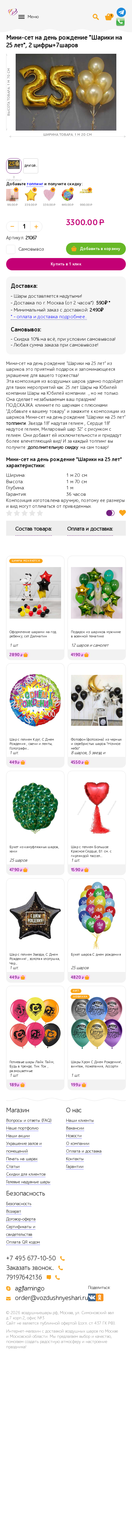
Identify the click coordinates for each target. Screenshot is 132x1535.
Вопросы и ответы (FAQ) (29, 1120)
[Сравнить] (110, 513)
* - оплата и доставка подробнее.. (49, 316)
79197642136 (24, 1277)
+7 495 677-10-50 (31, 1258)
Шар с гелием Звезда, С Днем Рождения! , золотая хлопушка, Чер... (35, 958)
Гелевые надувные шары (28, 1182)
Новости (74, 1135)
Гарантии (74, 1166)
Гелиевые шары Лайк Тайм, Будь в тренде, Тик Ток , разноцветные (32, 1066)
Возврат (13, 1211)
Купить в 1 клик (66, 264)
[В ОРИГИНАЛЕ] (13, 166)
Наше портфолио (22, 1128)
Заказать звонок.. (30, 1268)
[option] (66, 92)
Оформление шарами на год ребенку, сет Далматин (33, 634)
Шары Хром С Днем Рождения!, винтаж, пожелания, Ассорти (96, 1064)
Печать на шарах (21, 1158)
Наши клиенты (80, 1120)
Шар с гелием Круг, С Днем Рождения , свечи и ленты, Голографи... (32, 743)
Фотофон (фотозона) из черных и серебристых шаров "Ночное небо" (96, 743)
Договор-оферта (21, 1219)
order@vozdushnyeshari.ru (51, 1298)
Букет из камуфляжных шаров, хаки (34, 849)
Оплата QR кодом (23, 1242)
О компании (77, 1143)
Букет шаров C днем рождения (96, 954)
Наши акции (18, 1135)
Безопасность (18, 1203)
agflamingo (30, 1288)
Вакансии (75, 1128)
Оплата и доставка (84, 1151)
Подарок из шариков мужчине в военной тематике (96, 634)
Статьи (13, 1166)
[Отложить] (122, 513)
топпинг (35, 184)
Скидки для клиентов (25, 1174)
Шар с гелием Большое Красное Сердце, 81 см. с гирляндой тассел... (91, 851)
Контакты (75, 1158)
